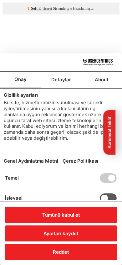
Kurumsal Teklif (109, 132)
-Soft (33, 8)
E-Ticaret (45, 8)
